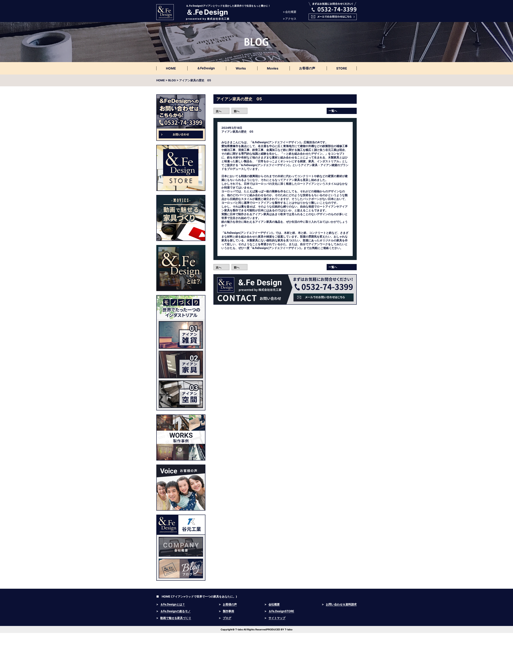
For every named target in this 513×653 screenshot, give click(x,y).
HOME (171, 68)
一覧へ (333, 110)
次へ (218, 111)
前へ (236, 111)
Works (241, 68)
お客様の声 (307, 68)
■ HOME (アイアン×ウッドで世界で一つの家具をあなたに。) (196, 596)
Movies (272, 68)
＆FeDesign (206, 68)
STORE (341, 68)
